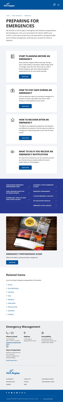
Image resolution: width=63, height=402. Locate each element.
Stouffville (11, 310)
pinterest (22, 392)
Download (12, 262)
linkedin (14, 392)
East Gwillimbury (13, 288)
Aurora (10, 284)
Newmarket (11, 303)
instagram (19, 392)
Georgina (11, 292)
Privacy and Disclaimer (48, 398)
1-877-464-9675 (10, 339)
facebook (6, 392)
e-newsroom (25, 392)
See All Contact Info (11, 360)
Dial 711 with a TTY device (13, 340)
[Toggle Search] (54, 4)
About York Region (17, 15)
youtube (11, 392)
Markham (11, 299)
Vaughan (11, 314)
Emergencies (27, 15)
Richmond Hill (12, 307)
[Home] (9, 5)
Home (8, 15)
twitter (9, 392)
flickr (17, 392)
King (9, 296)
